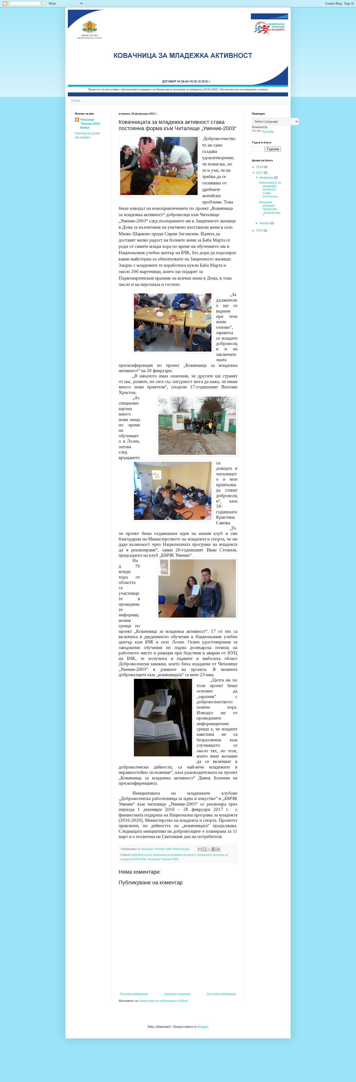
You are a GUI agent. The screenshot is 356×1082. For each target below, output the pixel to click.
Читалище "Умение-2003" (163, 859)
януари (265, 223)
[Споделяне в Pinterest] (218, 849)
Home (75, 100)
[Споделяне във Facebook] (213, 849)
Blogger (203, 1026)
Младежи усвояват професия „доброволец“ (269, 209)
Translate (268, 131)
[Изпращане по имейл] (199, 849)
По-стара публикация (221, 994)
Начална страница (177, 994)
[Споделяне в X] (209, 849)
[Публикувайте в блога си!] (204, 849)
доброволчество (142, 854)
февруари (267, 177)
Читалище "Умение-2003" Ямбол (90, 124)
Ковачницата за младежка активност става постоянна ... (270, 189)
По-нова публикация (134, 994)
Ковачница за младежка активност (174, 854)
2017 (260, 172)
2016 (260, 230)
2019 (260, 167)
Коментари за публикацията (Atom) (163, 1001)
